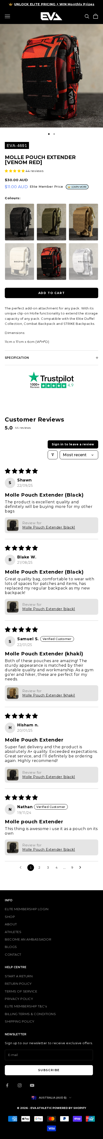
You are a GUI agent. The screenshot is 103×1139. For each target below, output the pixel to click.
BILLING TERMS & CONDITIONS (30, 1014)
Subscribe (49, 1070)
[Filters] (53, 454)
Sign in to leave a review (73, 444)
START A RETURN (19, 976)
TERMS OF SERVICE (21, 991)
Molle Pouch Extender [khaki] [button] (48, 695)
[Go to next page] (81, 867)
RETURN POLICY (18, 983)
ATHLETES (13, 932)
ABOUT (11, 924)
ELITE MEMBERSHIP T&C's (26, 1006)
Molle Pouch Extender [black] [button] (48, 527)
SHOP (10, 917)
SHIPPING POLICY (19, 1021)
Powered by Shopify (69, 1108)
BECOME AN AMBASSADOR (28, 939)
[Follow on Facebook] (7, 1085)
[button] (15, 171)
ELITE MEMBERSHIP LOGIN (26, 909)
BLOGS (11, 947)
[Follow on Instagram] (19, 1085)
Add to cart (51, 293)
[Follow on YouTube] (32, 1085)
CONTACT (13, 954)
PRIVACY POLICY (19, 999)
